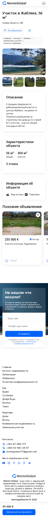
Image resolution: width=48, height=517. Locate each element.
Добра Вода (8, 399)
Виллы (6, 419)
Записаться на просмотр (18, 512)
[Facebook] (14, 463)
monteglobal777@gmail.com (21, 451)
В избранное (15, 30)
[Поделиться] (29, 30)
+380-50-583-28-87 (17, 448)
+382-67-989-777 (16, 444)
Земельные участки (13, 427)
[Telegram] (29, 463)
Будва (5, 391)
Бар (4, 387)
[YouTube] (3, 463)
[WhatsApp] (19, 463)
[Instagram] (8, 463)
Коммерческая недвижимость (18, 423)
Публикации (8, 374)
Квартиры (7, 412)
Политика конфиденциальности (20, 381)
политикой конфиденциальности (25, 342)
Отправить (24, 333)
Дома (5, 416)
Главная (6, 367)
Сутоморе (7, 395)
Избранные (8, 378)
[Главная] (14, 3)
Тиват (5, 406)
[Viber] (24, 463)
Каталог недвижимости (15, 370)
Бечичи (6, 402)
